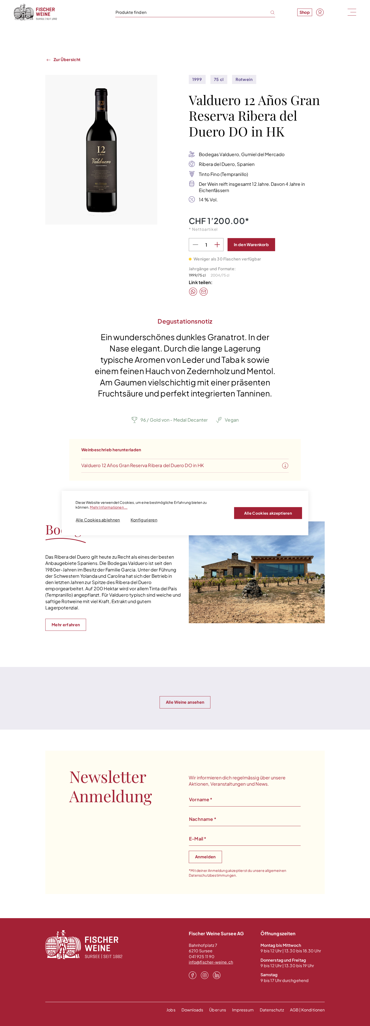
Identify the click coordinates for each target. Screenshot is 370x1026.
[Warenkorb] (331, 12)
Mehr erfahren (66, 624)
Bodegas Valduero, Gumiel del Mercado (242, 154)
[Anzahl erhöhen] (217, 244)
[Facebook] (192, 975)
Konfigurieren (144, 519)
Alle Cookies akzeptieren (268, 513)
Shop (305, 12)
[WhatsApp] (193, 291)
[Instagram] (204, 975)
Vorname (200, 799)
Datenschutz (272, 1009)
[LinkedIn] (216, 975)
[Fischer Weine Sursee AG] (35, 12)
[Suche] (269, 12)
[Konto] (320, 12)
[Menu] (351, 12)
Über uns (217, 1009)
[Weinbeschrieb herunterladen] (285, 465)
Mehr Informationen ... (108, 507)
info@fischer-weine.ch (211, 962)
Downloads (192, 1009)
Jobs (170, 1009)
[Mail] (203, 291)
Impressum (243, 1009)
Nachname (202, 819)
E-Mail (197, 838)
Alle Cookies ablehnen (98, 519)
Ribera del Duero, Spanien (227, 164)
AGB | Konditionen (307, 1009)
